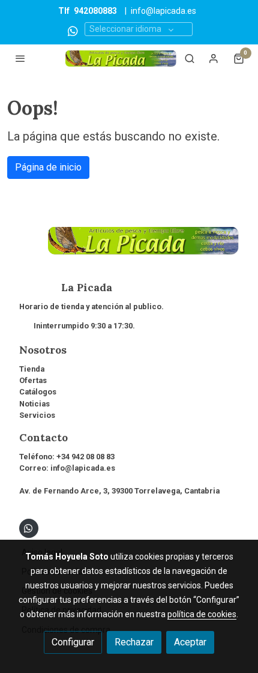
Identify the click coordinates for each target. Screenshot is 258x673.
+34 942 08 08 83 (85, 456)
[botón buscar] (189, 58)
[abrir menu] (20, 58)
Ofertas (33, 380)
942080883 (95, 11)
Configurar (73, 642)
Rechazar (134, 642)
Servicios (37, 415)
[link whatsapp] (73, 30)
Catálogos (37, 391)
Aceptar (190, 642)
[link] (120, 58)
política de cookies (201, 614)
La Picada (65, 287)
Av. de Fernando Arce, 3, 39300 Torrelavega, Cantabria (119, 490)
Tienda (31, 368)
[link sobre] (129, 248)
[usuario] (213, 58)
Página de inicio (48, 167)
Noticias (34, 403)
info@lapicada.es (163, 11)
